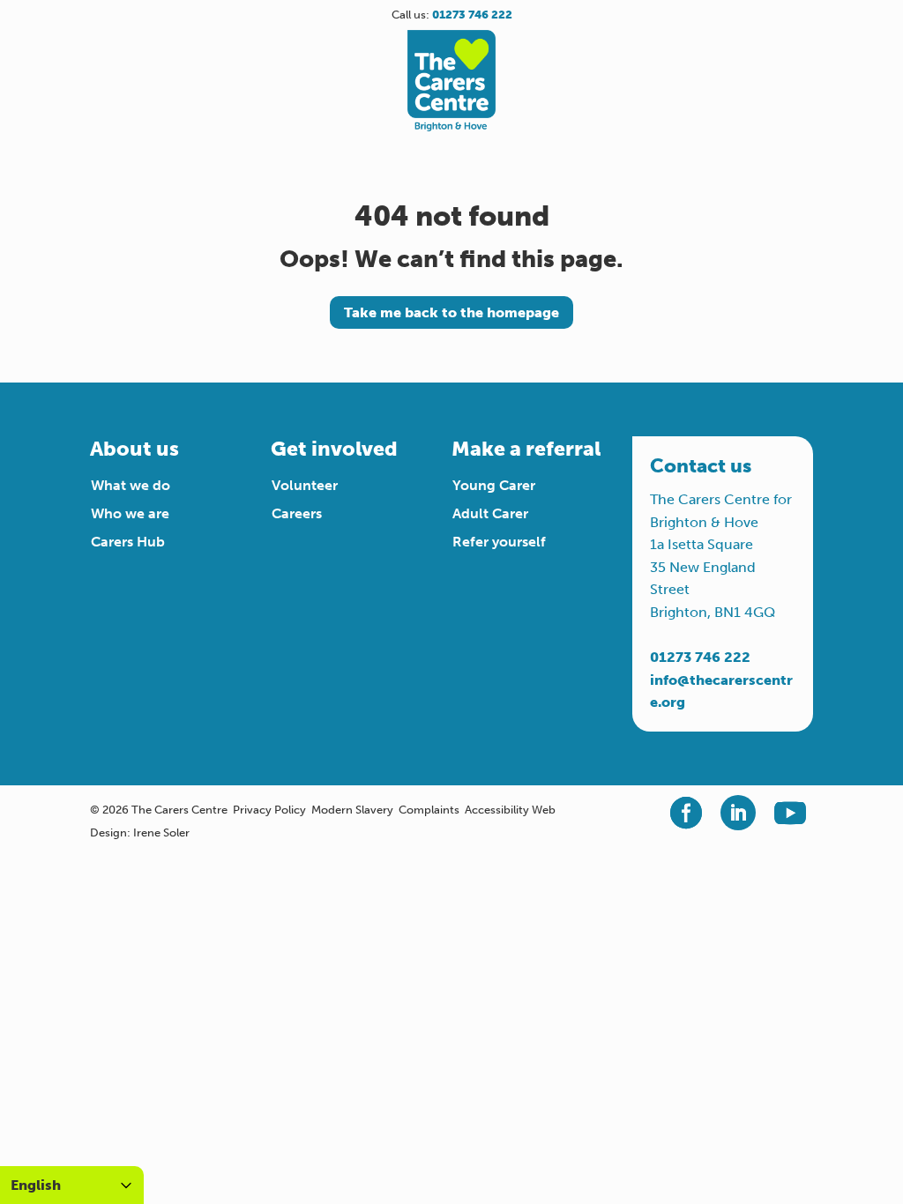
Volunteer (305, 485)
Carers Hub (128, 541)
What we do (130, 485)
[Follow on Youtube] (790, 812)
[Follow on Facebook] (686, 812)
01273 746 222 (700, 657)
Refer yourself (499, 541)
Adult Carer (490, 513)
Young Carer (493, 485)
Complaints (429, 809)
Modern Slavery (352, 809)
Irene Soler (161, 832)
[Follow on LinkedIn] (738, 812)
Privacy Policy (269, 809)
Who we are (130, 513)
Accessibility (497, 809)
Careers (297, 513)
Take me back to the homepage (451, 312)
